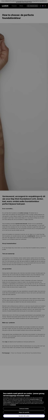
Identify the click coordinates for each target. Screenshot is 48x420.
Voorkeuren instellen (24, 408)
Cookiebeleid (13, 404)
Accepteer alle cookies (24, 416)
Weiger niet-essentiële (24, 412)
